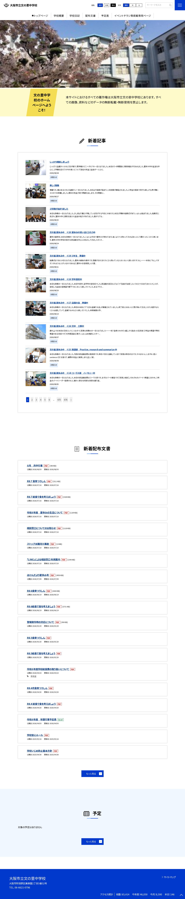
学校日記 (74, 15)
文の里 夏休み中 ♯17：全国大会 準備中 (69, 302)
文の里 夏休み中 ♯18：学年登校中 (66, 279)
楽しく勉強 (54, 185)
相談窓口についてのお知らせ (41, 528)
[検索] (170, 4)
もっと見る (91, 773)
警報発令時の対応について (40, 622)
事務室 (33, 676)
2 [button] (32, 399)
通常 (100, 5)
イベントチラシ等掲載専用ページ (132, 15)
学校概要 (59, 15)
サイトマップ (170, 877)
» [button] (71, 399)
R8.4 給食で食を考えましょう (41, 703)
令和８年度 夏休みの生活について (45, 512)
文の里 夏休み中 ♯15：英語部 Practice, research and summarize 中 (83, 349)
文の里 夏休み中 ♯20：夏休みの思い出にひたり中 (72, 232)
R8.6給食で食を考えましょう (41, 606)
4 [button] (40, 399)
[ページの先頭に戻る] (181, 895)
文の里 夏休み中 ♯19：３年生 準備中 (67, 255)
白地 (106, 5)
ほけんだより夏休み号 (38, 575)
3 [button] (36, 399)
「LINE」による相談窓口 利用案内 (44, 559)
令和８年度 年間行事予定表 (42, 719)
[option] (92, 54)
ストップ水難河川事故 (38, 544)
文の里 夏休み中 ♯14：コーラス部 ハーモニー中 (72, 372)
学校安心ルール (35, 735)
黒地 (113, 5)
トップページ (41, 15)
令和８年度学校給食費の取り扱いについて (48, 669)
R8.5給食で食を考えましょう (41, 653)
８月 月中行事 (35, 465)
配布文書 (90, 15)
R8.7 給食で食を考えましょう (41, 496)
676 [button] (65, 399)
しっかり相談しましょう (59, 161)
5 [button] (45, 399)
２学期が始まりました (59, 208)
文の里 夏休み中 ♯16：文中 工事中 (67, 325)
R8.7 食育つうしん (36, 481)
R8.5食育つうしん (36, 637)
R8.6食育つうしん (36, 590)
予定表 (105, 15)
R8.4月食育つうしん (37, 688)
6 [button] (49, 399)
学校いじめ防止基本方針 (40, 750)
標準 (126, 5)
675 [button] (59, 399)
